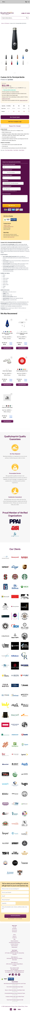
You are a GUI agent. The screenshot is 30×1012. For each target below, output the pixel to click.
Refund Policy (21, 1006)
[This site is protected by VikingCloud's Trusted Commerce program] (14, 219)
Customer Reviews (14, 944)
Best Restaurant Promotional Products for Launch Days (15, 983)
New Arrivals (14, 930)
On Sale (14, 926)
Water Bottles (21, 150)
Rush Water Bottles (9, 150)
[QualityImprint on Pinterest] (16, 975)
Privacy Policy (14, 1006)
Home (14, 934)
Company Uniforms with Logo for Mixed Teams (15, 996)
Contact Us (14, 937)
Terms (26, 1006)
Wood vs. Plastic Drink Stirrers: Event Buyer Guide (15, 990)
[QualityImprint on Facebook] (13, 975)
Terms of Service (14, 945)
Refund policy (14, 947)
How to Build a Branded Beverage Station (15, 986)
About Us (14, 936)
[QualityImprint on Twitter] (10, 975)
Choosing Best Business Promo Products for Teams (15, 993)
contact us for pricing (6, 98)
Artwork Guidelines (14, 941)
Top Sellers (14, 928)
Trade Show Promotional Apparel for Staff (15, 999)
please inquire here (23, 100)
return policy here (10, 237)
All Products (14, 931)
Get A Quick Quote (7, 348)
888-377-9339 (16, 968)
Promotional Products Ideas (14, 942)
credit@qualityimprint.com (19, 970)
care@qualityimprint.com (8, 226)
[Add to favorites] (11, 320)
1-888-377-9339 (25, 13)
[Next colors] (27, 63)
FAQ (14, 939)
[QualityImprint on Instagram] (19, 975)
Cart (28, 1)
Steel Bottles (15, 150)
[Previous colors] (2, 63)
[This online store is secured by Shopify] (6, 219)
